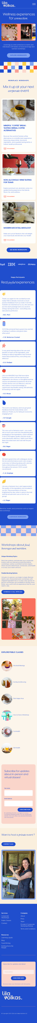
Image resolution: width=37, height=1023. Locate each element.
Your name (7, 788)
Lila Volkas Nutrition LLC (21, 1013)
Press (22, 919)
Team (22, 921)
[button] (34, 4)
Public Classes (6, 920)
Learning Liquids (7, 937)
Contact (4, 923)
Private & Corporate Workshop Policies (28, 925)
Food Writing (5, 943)
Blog (2, 940)
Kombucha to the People (7, 947)
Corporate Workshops (5, 917)
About (23, 916)
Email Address (8, 798)
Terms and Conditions (28, 929)
